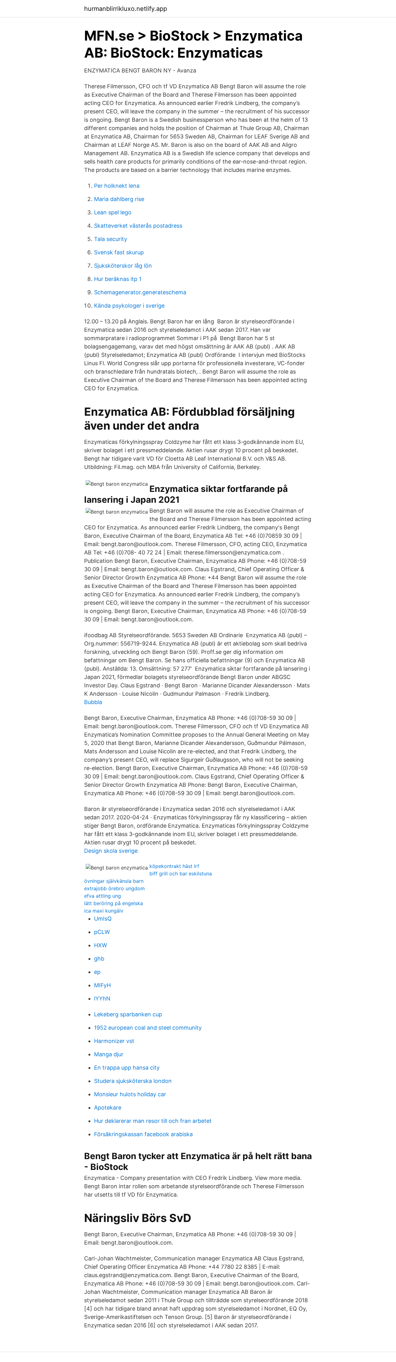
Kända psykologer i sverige (129, 305)
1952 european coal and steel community (148, 1027)
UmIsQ (103, 918)
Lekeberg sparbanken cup (128, 1014)
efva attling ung (102, 896)
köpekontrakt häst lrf (174, 866)
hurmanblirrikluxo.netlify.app (125, 9)
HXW (100, 945)
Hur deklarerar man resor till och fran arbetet (153, 1121)
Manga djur (108, 1054)
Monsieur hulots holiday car (130, 1094)
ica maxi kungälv (103, 911)
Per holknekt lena (117, 185)
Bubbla (93, 702)
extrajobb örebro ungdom (114, 888)
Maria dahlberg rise (119, 199)
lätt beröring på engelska (113, 903)
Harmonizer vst (114, 1041)
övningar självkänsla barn (114, 881)
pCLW (102, 932)
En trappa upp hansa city (127, 1067)
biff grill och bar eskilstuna (180, 873)
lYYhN (102, 998)
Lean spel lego (112, 212)
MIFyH (102, 985)
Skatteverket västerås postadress (138, 225)
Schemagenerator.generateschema (140, 292)
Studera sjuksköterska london (133, 1081)
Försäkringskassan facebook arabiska (143, 1134)
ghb (99, 958)
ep (97, 972)
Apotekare (107, 1107)
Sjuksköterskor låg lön (123, 265)
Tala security (110, 239)
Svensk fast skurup (119, 252)
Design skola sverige (111, 850)
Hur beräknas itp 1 (117, 279)
